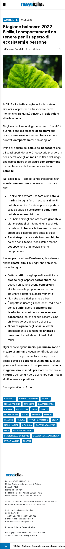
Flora (25, 414)
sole (6, 430)
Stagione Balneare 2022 (16, 436)
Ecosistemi (22, 409)
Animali (45, 398)
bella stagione (12, 404)
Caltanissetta (46, 404)
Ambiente (11, 19)
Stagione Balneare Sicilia (46, 436)
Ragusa (21, 420)
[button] (32, 71)
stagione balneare (22, 430)
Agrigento (9, 398)
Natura (48, 414)
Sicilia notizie (11, 425)
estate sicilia (11, 414)
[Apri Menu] (4, 4)
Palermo (8, 420)
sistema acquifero (45, 425)
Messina (36, 414)
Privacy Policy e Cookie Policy (20, 527)
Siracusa (27, 425)
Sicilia (55, 420)
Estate (44, 409)
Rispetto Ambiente (38, 420)
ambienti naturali (28, 398)
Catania (8, 409)
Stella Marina (11, 441)
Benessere (29, 404)
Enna (34, 409)
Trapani (27, 441)
